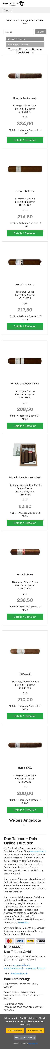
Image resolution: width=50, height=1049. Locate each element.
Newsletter (23, 922)
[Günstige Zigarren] (13, 3)
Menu (7, 10)
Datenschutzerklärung (25, 1037)
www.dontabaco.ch (13, 968)
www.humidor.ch (37, 851)
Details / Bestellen (25, 140)
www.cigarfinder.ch (35, 968)
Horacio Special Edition (18, 44)
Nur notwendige (35, 1031)
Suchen (40, 32)
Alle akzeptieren (15, 1031)
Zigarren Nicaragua (16, 39)
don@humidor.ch (19, 973)
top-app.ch (33, 1043)
